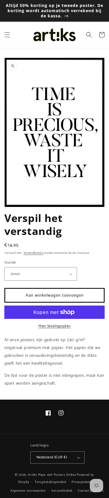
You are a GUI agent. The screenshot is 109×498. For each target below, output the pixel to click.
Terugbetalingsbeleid (50, 482)
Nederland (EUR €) (51, 457)
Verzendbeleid (61, 490)
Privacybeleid (81, 482)
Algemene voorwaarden (28, 490)
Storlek (10, 263)
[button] (7, 34)
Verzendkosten (34, 253)
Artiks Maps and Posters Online (52, 474)
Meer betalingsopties (54, 326)
